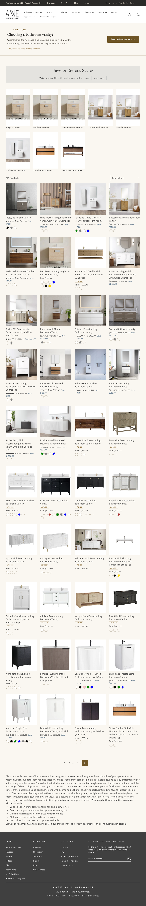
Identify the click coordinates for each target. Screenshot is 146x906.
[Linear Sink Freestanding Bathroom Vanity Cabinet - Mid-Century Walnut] (76, 454)
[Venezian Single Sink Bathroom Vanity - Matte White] (7, 741)
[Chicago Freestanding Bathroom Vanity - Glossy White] (42, 572)
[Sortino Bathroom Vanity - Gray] (114, 339)
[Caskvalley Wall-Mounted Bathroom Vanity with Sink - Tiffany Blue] (92, 687)
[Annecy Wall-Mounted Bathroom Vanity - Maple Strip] (42, 396)
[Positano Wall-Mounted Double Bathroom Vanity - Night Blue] (53, 453)
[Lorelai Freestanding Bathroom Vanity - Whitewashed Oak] (92, 514)
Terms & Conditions (69, 861)
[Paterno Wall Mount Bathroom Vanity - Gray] (42, 342)
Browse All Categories (15, 878)
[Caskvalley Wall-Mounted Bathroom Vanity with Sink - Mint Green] (88, 687)
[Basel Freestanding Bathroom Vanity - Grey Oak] (111, 231)
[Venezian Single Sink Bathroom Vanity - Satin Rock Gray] (23, 741)
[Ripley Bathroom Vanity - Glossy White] (15, 227)
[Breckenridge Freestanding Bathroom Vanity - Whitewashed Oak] (23, 514)
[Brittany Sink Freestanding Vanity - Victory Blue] (65, 514)
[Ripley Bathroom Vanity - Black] (7, 227)
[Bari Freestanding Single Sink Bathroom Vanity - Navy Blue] (53, 282)
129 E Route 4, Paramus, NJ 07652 (73, 891)
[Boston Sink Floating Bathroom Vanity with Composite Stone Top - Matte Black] (114, 575)
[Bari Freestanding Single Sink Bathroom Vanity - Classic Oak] (46, 282)
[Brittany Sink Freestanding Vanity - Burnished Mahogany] (46, 514)
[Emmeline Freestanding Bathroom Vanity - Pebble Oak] (111, 454)
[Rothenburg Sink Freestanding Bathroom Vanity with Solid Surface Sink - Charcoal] (7, 460)
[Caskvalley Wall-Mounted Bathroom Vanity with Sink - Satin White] (76, 687)
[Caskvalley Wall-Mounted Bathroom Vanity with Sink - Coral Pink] (84, 687)
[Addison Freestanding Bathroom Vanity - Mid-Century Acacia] (46, 630)
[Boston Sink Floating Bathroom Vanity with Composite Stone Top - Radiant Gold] (118, 575)
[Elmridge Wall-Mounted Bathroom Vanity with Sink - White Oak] (49, 684)
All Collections (12, 874)
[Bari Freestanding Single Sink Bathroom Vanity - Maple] (49, 282)
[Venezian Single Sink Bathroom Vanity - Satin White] (30, 741)
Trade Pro (65, 3)
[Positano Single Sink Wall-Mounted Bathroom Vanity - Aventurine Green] (76, 231)
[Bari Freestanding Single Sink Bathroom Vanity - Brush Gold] (49, 286)
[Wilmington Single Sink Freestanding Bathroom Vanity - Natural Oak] (11, 687)
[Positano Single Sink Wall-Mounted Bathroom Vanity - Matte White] (84, 231)
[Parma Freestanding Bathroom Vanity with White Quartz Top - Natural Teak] (80, 742)
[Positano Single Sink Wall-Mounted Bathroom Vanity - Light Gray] (80, 231)
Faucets (74, 12)
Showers (88, 12)
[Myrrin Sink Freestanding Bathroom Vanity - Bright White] (7, 572)
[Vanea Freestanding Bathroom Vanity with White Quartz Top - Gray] (11, 400)
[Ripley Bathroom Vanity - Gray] (11, 227)
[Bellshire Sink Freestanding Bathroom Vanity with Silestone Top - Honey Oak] (11, 633)
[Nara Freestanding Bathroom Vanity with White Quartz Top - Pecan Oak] (42, 231)
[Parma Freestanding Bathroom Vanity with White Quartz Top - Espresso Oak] (76, 742)
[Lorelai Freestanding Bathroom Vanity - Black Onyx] (76, 514)
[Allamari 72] (76, 288)
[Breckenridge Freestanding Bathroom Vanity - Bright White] (7, 514)
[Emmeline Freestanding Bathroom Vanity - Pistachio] (114, 454)
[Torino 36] (7, 343)
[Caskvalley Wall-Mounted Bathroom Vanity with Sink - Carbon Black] (80, 687)
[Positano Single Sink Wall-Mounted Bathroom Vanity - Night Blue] (88, 231)
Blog (76, 3)
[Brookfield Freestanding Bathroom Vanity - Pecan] (118, 630)
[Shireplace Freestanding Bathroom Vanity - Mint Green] (118, 687)
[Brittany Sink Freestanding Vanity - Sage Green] (57, 514)
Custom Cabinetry (48, 17)
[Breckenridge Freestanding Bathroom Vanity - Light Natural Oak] (11, 514)
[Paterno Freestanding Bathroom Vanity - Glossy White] (76, 342)
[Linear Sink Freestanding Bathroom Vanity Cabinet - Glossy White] (84, 454)
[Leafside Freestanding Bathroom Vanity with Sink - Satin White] (42, 741)
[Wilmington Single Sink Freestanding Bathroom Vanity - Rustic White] (15, 687)
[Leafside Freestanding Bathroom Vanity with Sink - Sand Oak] (46, 741)
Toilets (101, 12)
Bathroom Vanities (32, 12)
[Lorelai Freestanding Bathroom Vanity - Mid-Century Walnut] (88, 514)
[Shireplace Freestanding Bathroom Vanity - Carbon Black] (114, 687)
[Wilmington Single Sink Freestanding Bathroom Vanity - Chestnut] (7, 687)
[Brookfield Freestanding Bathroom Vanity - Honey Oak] (114, 630)
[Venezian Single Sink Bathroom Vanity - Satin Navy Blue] (19, 741)
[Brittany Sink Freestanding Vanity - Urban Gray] (61, 514)
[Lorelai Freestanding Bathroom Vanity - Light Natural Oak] (84, 514)
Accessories (29, 17)
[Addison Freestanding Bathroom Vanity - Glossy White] (42, 630)
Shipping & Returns (69, 856)
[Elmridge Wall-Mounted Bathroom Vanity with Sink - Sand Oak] (46, 684)
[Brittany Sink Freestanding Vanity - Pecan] (42, 517)
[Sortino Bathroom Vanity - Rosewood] (118, 339)
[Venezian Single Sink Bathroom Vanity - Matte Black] (27, 741)
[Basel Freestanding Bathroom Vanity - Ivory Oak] (114, 231)
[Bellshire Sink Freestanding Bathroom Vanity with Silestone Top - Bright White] (7, 633)
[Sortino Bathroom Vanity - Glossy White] (111, 339)
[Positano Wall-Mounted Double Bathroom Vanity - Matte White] (49, 453)
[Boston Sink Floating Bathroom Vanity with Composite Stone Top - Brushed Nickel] (111, 575)
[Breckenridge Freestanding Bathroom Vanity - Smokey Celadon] (15, 514)
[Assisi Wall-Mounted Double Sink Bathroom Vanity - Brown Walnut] (7, 284)
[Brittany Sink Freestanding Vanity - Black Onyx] (42, 514)
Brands (36, 861)
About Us (37, 847)
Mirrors (49, 12)
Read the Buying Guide (121, 39)
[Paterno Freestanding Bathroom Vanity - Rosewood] (84, 342)
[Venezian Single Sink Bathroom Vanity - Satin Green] (15, 741)
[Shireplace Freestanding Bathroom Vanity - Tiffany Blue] (122, 687)
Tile (113, 12)
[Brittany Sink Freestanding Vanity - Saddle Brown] (49, 514)
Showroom (51, 3)
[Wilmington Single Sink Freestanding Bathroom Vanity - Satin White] (19, 687)
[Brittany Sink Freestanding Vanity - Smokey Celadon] (53, 514)
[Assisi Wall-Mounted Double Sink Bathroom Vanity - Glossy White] (15, 284)
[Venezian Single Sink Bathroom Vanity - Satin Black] (11, 741)
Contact (86, 3)
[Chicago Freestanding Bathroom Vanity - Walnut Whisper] (49, 572)
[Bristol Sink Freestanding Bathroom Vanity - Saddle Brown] (118, 514)
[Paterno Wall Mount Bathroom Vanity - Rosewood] (46, 342)
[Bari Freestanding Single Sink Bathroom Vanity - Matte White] (42, 282)
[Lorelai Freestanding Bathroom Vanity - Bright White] (80, 514)
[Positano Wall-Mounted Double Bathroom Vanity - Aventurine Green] (42, 453)
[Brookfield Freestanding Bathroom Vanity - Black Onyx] (111, 630)
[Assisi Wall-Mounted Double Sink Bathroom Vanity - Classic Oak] (11, 284)
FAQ (62, 852)
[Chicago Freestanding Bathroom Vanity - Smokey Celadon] (46, 572)
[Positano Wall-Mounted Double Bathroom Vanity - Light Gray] (46, 453)
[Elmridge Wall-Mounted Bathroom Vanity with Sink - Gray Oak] (42, 684)
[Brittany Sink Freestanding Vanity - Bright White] (69, 514)
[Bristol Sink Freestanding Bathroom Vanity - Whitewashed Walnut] (114, 514)
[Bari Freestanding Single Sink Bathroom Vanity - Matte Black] (46, 286)
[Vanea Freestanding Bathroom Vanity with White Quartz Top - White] (7, 400)
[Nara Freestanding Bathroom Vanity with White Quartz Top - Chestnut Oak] (46, 231)
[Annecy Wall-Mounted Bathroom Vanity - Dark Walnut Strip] (46, 396)
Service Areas (39, 869)
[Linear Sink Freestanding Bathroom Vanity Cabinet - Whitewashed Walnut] (80, 454)
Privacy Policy (67, 865)
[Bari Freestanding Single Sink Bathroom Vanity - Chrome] (42, 286)
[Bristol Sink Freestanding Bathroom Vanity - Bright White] (111, 514)
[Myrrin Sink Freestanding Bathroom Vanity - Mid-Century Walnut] (15, 572)
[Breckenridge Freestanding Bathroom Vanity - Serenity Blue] (19, 514)
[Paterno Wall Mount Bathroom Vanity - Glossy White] (49, 342)
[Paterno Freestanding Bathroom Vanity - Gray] (80, 342)
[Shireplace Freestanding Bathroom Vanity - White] (111, 687)
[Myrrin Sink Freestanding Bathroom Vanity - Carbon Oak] (11, 572)
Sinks (61, 12)
